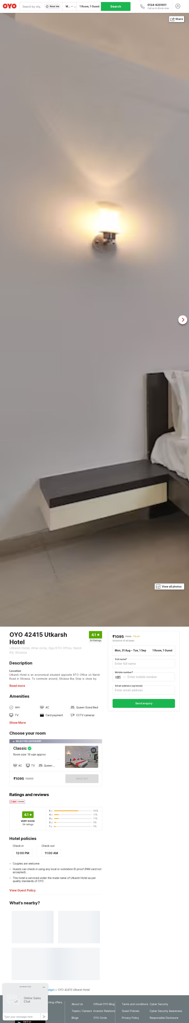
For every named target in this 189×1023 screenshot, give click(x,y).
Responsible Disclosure (164, 1017)
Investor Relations (104, 1011)
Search (115, 6)
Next (182, 319)
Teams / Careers (82, 1011)
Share (179, 18)
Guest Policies (130, 1011)
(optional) (128, 685)
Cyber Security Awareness (166, 1011)
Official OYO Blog (104, 1004)
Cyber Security (159, 1004)
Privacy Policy (130, 1017)
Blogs (75, 1017)
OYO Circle (100, 1017)
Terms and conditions (135, 1004)
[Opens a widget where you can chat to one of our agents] (25, 1002)
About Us (77, 1004)
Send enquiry (143, 703)
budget (49, 989)
